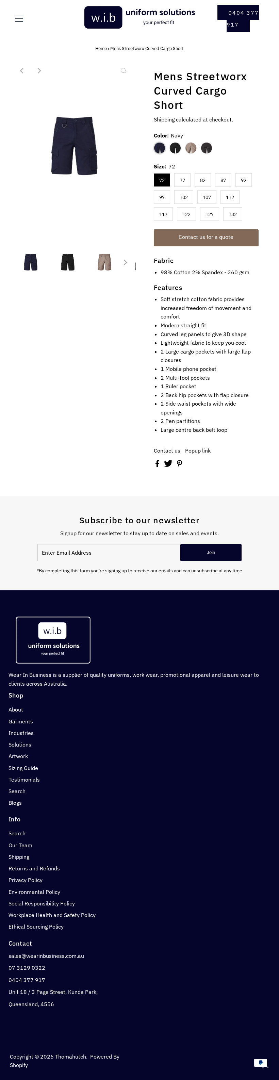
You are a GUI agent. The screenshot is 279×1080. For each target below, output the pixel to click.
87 (223, 180)
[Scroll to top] (265, 1066)
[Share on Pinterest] (179, 464)
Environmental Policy (34, 891)
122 (186, 214)
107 (207, 197)
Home (101, 48)
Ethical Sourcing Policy (36, 926)
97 (162, 197)
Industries (21, 733)
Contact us (167, 450)
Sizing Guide (23, 768)
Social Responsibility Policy (42, 903)
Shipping (164, 119)
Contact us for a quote (206, 236)
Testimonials (24, 779)
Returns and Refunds (34, 868)
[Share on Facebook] (158, 464)
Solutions (20, 744)
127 (210, 214)
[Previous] (22, 70)
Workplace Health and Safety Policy (52, 915)
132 (233, 214)
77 (182, 180)
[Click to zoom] (123, 70)
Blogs (15, 802)
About (16, 709)
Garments (21, 721)
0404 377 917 (243, 18)
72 (162, 180)
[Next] (38, 70)
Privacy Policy (26, 880)
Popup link (198, 450)
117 (163, 214)
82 (203, 180)
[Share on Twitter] (169, 464)
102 (184, 197)
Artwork (18, 756)
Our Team (20, 845)
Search (17, 791)
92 (243, 180)
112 (230, 197)
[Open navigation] (41, 18)
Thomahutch (70, 1056)
